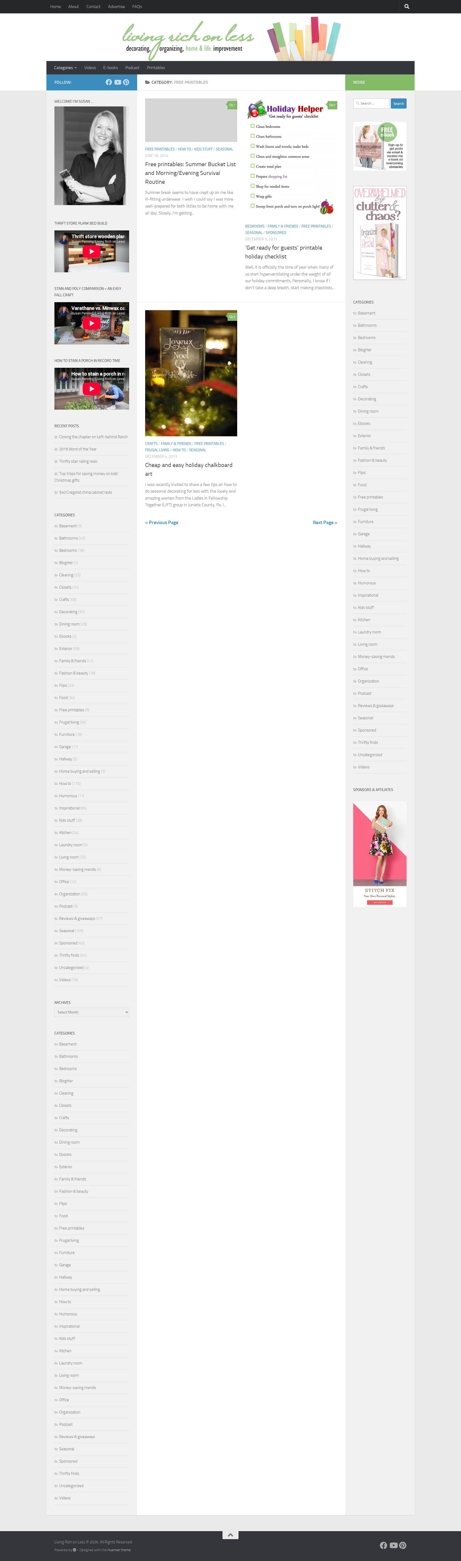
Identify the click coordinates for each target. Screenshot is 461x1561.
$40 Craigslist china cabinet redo (85, 492)
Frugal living (157, 450)
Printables (156, 67)
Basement (68, 526)
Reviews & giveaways (77, 918)
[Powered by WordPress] (74, 1550)
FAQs (137, 6)
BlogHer (66, 562)
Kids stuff (203, 149)
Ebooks (65, 636)
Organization (69, 894)
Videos (90, 67)
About (73, 6)
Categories (63, 67)
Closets (65, 587)
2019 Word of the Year (78, 449)
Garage (65, 746)
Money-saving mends (77, 869)
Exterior (65, 648)
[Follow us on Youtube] (117, 82)
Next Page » (325, 522)
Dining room (69, 624)
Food (63, 697)
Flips (63, 685)
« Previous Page (161, 522)
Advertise (116, 6)
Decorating (68, 611)
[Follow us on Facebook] (109, 82)
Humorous (68, 795)
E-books (110, 67)
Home (55, 6)
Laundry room (70, 845)
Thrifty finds (69, 955)
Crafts (151, 443)
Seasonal (224, 149)
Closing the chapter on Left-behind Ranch (93, 436)
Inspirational (69, 808)
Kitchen (65, 832)
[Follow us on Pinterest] (126, 82)
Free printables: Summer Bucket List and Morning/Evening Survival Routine (190, 173)
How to (184, 149)
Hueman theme (119, 1550)
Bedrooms (255, 226)
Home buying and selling (79, 771)
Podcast (132, 67)
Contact (93, 6)
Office (64, 881)
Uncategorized (71, 967)
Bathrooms (68, 538)
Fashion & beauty (73, 673)
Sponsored (276, 232)
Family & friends (283, 226)
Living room (69, 857)
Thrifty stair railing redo (78, 461)
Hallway (65, 759)
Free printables (160, 149)
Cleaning (66, 575)
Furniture (67, 734)
